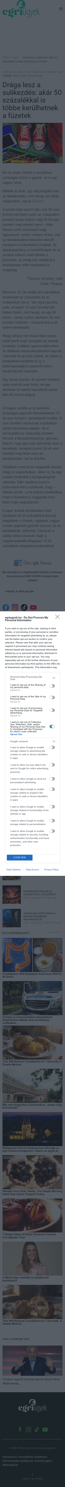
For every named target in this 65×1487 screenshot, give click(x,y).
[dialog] (32, 743)
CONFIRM (20, 857)
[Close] (58, 618)
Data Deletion (13, 869)
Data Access (32, 869)
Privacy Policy (51, 869)
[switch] (52, 686)
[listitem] (32, 678)
